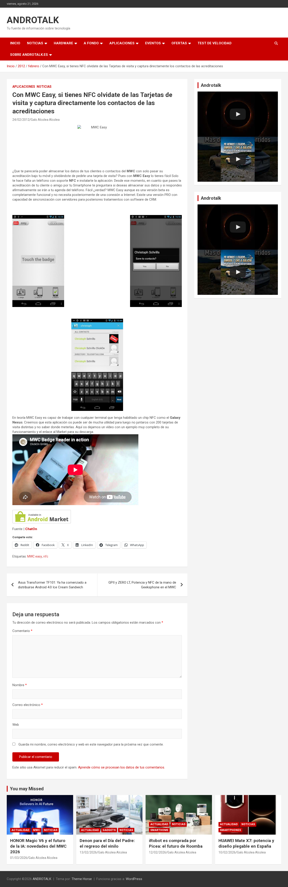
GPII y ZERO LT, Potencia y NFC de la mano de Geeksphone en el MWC (142, 584)
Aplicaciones (122, 43)
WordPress (134, 879)
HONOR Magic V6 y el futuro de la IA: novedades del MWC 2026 (38, 846)
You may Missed (27, 788)
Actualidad (20, 830)
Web (15, 725)
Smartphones (230, 830)
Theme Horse (82, 879)
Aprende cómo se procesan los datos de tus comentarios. (121, 767)
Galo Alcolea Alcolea (45, 119)
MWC (36, 830)
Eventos (153, 43)
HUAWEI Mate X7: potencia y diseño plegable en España (246, 843)
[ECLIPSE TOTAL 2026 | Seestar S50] (238, 114)
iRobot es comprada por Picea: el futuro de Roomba (175, 843)
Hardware (63, 43)
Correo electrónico (27, 705)
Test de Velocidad (215, 43)
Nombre (19, 685)
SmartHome (159, 830)
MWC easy (34, 556)
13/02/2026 (88, 852)
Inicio (15, 43)
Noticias (35, 43)
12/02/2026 (157, 852)
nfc (45, 556)
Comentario (22, 631)
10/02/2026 (227, 852)
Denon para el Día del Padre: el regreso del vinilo (107, 843)
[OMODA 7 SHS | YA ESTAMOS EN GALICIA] (238, 159)
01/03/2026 (18, 858)
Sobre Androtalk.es (29, 55)
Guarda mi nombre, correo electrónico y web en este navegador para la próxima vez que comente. (91, 744)
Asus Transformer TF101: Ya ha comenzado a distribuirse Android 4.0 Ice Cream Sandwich (52, 584)
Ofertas (179, 43)
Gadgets (109, 830)
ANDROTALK (33, 20)
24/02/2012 (20, 119)
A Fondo (91, 43)
